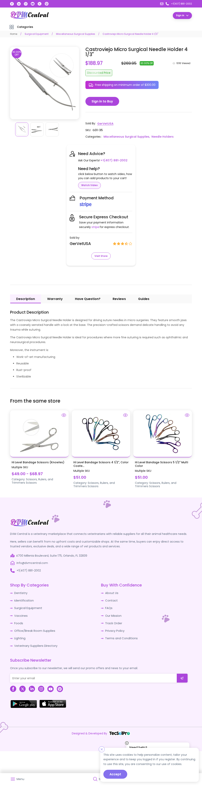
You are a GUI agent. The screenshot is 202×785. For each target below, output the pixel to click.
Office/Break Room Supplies (33, 629)
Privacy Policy (114, 629)
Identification (23, 600)
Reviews (119, 298)
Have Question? (87, 298)
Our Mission (113, 615)
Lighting (19, 636)
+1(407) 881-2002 (112, 160)
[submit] (182, 676)
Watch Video (89, 185)
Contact (111, 600)
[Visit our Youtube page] (33, 4)
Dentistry (20, 593)
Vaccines (20, 615)
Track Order (113, 622)
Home (13, 34)
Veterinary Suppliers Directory (34, 644)
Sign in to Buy (102, 101)
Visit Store (101, 255)
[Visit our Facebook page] (12, 4)
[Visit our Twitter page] (39, 4)
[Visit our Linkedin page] (19, 4)
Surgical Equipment (37, 34)
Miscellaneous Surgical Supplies (75, 34)
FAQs (108, 607)
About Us (111, 593)
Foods (18, 622)
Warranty (55, 298)
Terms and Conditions (120, 636)
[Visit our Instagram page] (26, 4)
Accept (115, 774)
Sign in (180, 15)
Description (25, 298)
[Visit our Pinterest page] (47, 4)
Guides (143, 298)
